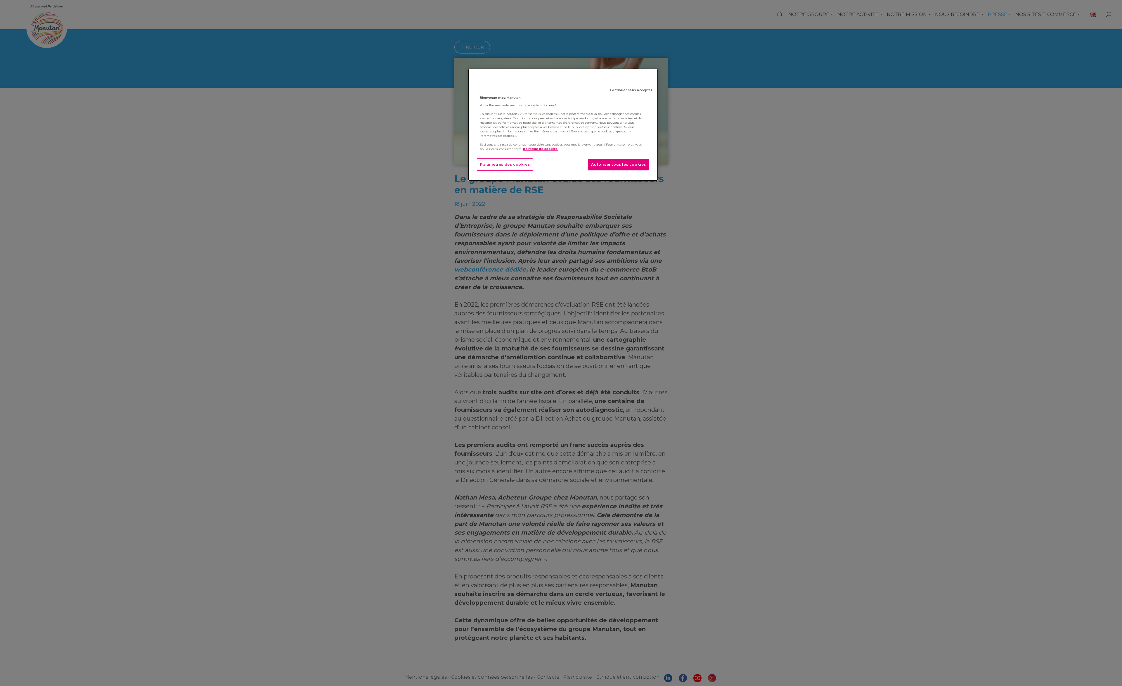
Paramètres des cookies (505, 164)
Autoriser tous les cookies (618, 164)
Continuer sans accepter (631, 90)
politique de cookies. (540, 149)
